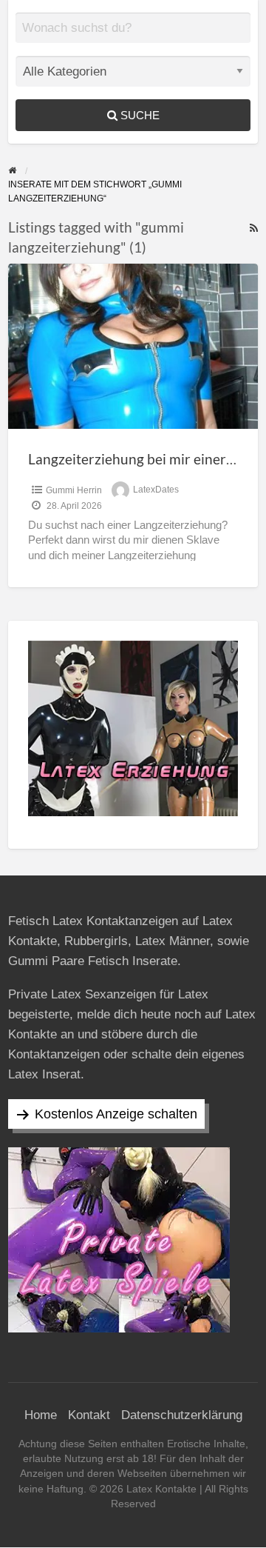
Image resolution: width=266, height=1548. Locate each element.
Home (40, 1415)
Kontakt (89, 1415)
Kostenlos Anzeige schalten (116, 1114)
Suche (138, 115)
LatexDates (156, 490)
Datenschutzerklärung (181, 1415)
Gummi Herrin (74, 490)
